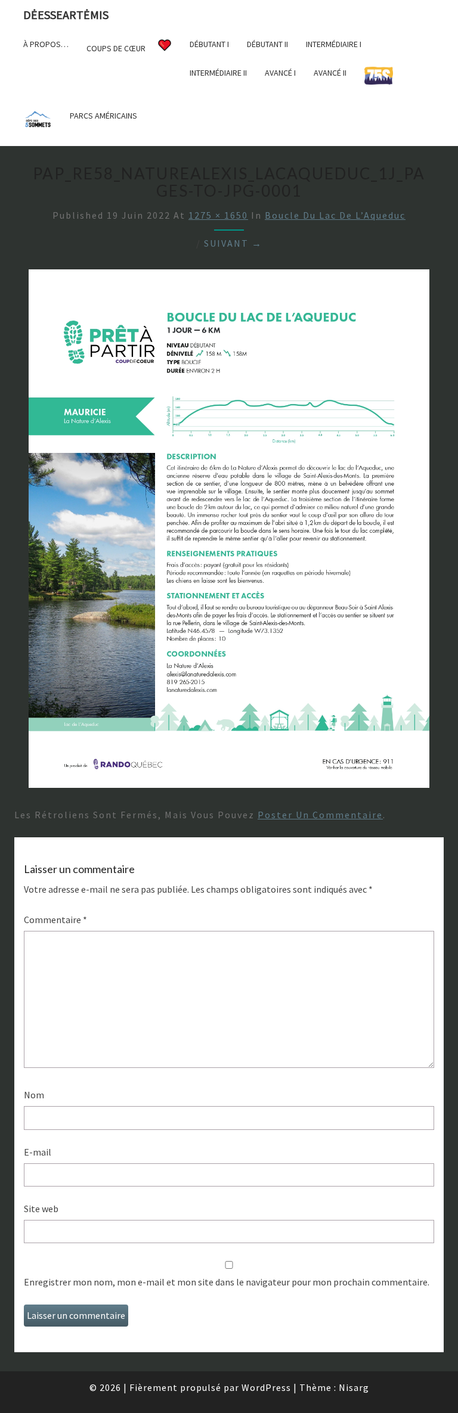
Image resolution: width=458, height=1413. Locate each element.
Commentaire (55, 920)
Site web (41, 1209)
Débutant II (267, 44)
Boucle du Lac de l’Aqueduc (335, 215)
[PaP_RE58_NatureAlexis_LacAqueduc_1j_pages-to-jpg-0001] (229, 532)
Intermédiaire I (333, 44)
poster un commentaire (320, 815)
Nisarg (354, 1387)
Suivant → (233, 243)
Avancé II (330, 72)
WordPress (266, 1387)
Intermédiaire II (218, 72)
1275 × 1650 (218, 215)
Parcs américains (103, 115)
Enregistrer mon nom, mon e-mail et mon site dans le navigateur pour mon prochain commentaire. (226, 1282)
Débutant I (209, 44)
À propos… (46, 44)
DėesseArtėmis (66, 14)
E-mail (37, 1152)
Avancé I (280, 72)
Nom (34, 1095)
